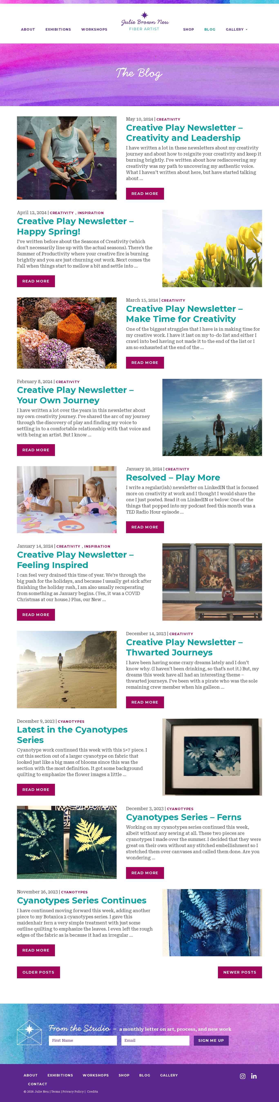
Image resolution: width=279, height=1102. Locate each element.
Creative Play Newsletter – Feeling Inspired (75, 559)
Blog (210, 29)
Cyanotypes (71, 722)
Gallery (235, 29)
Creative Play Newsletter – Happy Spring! (75, 226)
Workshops (94, 29)
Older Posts (38, 972)
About (28, 29)
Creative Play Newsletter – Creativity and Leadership (184, 132)
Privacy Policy (73, 1091)
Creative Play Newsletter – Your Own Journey (75, 395)
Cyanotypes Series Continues (81, 900)
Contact (38, 1084)
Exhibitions (58, 29)
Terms (55, 1091)
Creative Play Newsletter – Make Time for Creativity (184, 313)
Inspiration (91, 213)
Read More (145, 193)
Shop (188, 29)
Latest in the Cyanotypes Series (72, 734)
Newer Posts (240, 972)
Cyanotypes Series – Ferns (183, 817)
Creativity (168, 119)
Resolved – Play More (173, 477)
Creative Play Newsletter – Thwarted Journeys (184, 647)
